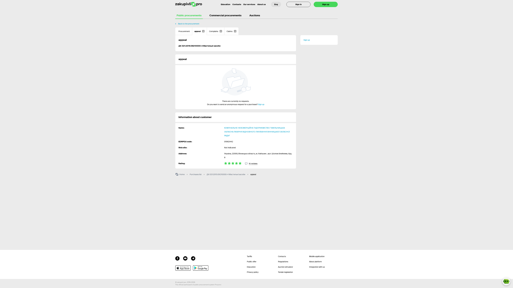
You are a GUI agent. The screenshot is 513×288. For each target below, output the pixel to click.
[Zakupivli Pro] (188, 4)
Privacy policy (253, 272)
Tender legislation (285, 272)
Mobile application (316, 256)
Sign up (325, 4)
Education (225, 4)
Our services (249, 4)
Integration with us (317, 267)
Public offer (251, 261)
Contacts (236, 4)
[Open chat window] (506, 281)
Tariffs (249, 256)
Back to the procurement (188, 24)
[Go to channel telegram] (193, 258)
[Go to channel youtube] (185, 258)
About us (261, 4)
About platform (315, 261)
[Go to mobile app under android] (200, 268)
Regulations (283, 261)
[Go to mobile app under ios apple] (183, 268)
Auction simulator (285, 267)
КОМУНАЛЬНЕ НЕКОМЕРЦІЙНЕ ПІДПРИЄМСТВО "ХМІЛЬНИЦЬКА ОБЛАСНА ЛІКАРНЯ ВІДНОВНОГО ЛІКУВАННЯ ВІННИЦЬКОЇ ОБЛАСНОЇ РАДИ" (257, 132)
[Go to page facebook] (177, 258)
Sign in (298, 4)
